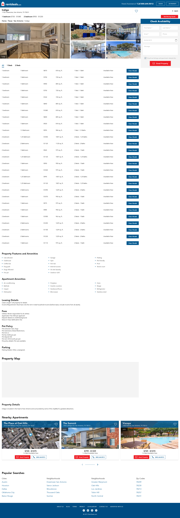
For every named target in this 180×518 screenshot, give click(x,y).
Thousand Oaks (53, 492)
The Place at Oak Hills (15, 423)
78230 (138, 485)
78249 (138, 482)
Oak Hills (95, 485)
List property (172, 4)
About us (60, 506)
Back (176, 11)
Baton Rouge (7, 496)
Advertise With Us (116, 506)
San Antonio (18, 20)
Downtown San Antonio (57, 482)
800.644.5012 (145, 3)
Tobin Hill (95, 492)
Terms (74, 506)
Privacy (82, 506)
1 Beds (9, 65)
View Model (132, 70)
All (3, 65)
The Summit (69, 423)
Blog (68, 506)
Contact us (103, 506)
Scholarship (92, 506)
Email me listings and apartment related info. (161, 58)
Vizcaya (127, 423)
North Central (97, 496)
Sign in (161, 4)
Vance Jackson (53, 485)
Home (4, 20)
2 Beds (17, 65)
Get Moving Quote (169, 16)
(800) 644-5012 (40, 457)
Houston (5, 485)
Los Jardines (96, 489)
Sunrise (50, 496)
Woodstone (52, 489)
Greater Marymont (99, 482)
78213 (138, 489)
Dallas (4, 489)
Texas (10, 20)
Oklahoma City (8, 492)
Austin (4, 482)
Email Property (162, 63)
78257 (138, 492)
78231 (138, 496)
